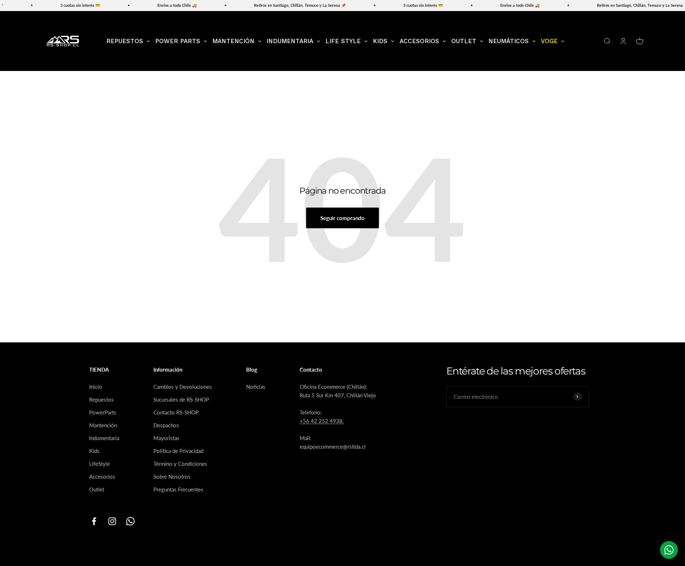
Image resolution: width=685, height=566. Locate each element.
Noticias (255, 386)
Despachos (166, 425)
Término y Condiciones (180, 463)
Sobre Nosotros (172, 476)
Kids (94, 451)
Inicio (95, 386)
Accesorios (102, 476)
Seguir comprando (342, 218)
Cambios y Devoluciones (182, 386)
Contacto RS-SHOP (176, 412)
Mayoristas (166, 438)
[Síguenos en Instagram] (112, 521)
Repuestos (101, 399)
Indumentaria (104, 438)
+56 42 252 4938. (322, 421)
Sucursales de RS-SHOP (181, 399)
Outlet (96, 489)
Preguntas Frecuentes (178, 489)
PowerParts (102, 412)
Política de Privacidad (178, 451)
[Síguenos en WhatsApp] (130, 521)
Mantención (103, 425)
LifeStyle (99, 463)
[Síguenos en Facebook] (94, 521)
